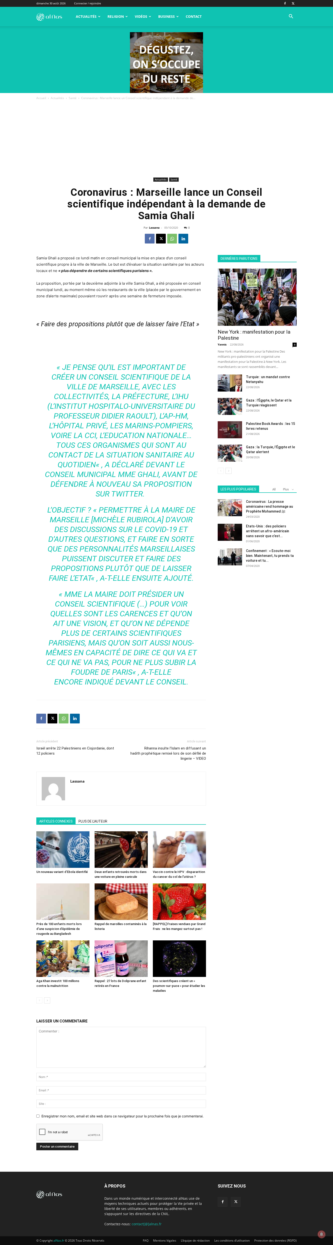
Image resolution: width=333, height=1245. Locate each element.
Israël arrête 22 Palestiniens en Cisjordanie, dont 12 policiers (75, 751)
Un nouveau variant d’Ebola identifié (62, 872)
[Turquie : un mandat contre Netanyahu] (230, 383)
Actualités (86, 16)
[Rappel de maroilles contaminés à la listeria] (121, 901)
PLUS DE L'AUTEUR (92, 821)
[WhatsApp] (172, 238)
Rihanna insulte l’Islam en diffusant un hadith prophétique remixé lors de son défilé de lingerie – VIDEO (168, 753)
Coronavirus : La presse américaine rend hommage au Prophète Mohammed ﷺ (269, 506)
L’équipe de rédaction (195, 1240)
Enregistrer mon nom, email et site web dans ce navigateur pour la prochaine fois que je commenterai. (122, 1116)
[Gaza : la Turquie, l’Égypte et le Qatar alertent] (230, 453)
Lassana (154, 227)
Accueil (41, 98)
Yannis (222, 344)
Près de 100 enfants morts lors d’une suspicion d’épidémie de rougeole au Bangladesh (59, 929)
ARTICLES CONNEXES (56, 821)
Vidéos (141, 16)
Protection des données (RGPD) (275, 1240)
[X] (293, 3)
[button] (291, 17)
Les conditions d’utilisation (232, 1240)
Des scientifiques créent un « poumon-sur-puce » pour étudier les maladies (179, 985)
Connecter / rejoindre (87, 3)
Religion (116, 16)
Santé (73, 98)
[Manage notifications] (321, 1234)
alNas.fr (58, 1240)
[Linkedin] (183, 238)
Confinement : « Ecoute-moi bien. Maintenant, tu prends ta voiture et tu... (270, 555)
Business (166, 16)
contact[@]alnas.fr (147, 1224)
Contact (194, 16)
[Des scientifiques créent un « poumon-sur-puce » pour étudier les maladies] (179, 958)
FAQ (145, 1240)
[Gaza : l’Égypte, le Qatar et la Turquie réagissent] (230, 406)
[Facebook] (285, 3)
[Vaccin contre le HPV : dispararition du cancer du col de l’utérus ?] (179, 849)
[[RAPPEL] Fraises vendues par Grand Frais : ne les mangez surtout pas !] (179, 901)
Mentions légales (164, 1240)
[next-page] (47, 1000)
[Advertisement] (166, 139)
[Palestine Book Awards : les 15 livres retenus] (230, 429)
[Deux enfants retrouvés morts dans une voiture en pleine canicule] (121, 849)
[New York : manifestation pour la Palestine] (257, 297)
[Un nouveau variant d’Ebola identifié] (62, 849)
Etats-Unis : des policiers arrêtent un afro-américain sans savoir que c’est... (267, 531)
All (274, 489)
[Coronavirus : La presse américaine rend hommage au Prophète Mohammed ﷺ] (230, 507)
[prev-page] (39, 1000)
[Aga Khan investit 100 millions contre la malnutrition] (62, 958)
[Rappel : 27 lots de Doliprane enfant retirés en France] (121, 958)
